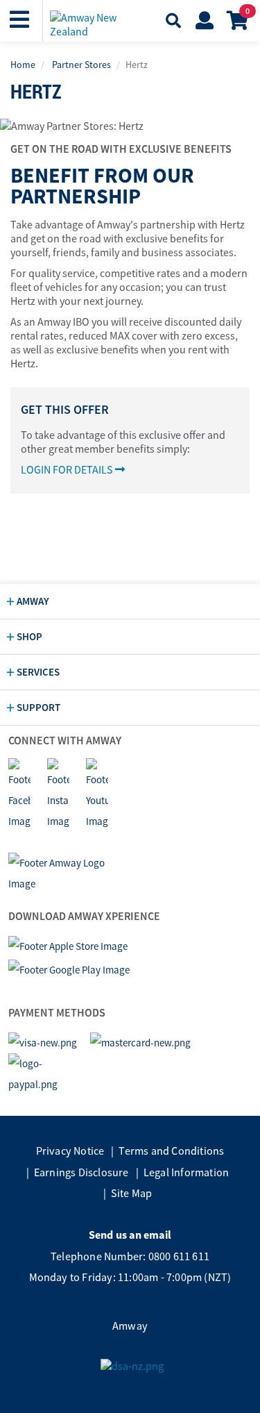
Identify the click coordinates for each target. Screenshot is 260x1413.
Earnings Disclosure (81, 1172)
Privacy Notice (70, 1150)
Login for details (68, 469)
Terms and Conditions (171, 1150)
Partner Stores (81, 64)
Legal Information (186, 1172)
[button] (21, 20)
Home (22, 64)
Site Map (132, 1193)
